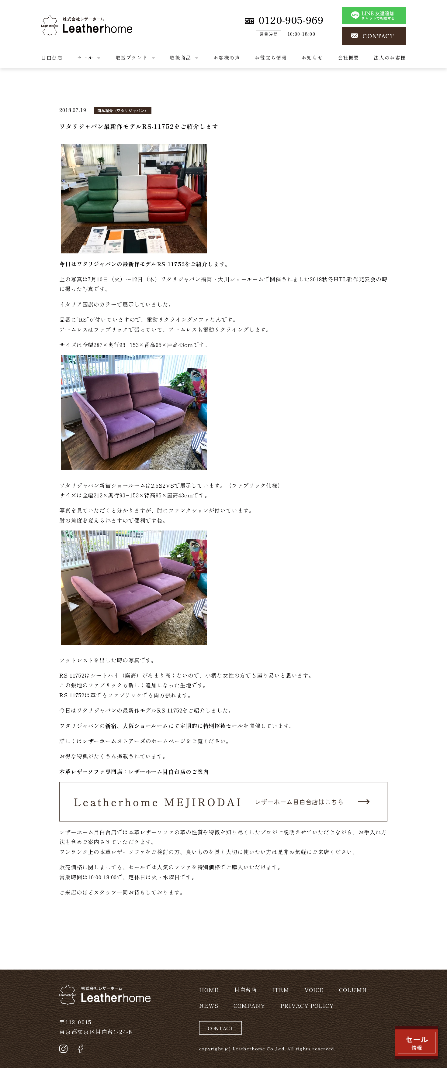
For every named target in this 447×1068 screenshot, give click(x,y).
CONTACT (378, 36)
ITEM (280, 990)
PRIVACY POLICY (307, 1005)
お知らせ (312, 57)
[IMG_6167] (133, 587)
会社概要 (348, 57)
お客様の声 (226, 57)
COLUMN (353, 990)
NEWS (208, 1005)
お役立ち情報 (271, 57)
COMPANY (249, 1005)
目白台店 (51, 57)
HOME (209, 990)
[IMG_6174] (133, 412)
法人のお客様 (390, 57)
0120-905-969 (291, 20)
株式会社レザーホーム (70, 20)
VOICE (314, 990)
